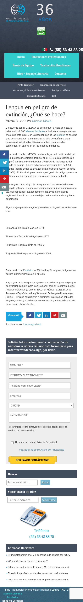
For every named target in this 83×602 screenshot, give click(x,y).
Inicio (21, 57)
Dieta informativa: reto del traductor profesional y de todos (38, 579)
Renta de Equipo (23, 65)
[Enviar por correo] (4, 187)
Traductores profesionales (29, 15)
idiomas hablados (35, 131)
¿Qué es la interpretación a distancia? (28, 561)
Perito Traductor (26, 85)
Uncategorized (32, 324)
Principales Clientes (36, 96)
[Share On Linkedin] (46, 315)
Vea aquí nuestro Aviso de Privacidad (41, 449)
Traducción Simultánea (55, 65)
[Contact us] (63, 315)
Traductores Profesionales (48, 57)
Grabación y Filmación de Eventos (29, 90)
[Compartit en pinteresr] (4, 179)
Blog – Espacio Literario (32, 73)
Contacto (60, 73)
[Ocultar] (2, 194)
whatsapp (41, 31)
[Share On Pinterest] (54, 315)
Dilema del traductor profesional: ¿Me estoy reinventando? (38, 567)
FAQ (54, 96)
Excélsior (28, 270)
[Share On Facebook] (30, 315)
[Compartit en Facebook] (4, 154)
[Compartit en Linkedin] (4, 171)
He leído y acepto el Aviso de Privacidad (36, 442)
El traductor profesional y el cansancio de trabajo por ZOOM (39, 555)
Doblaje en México (61, 90)
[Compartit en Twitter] (4, 163)
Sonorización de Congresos (53, 85)
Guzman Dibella (42, 120)
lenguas (61, 135)
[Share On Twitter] (38, 315)
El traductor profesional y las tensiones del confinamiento (38, 573)
